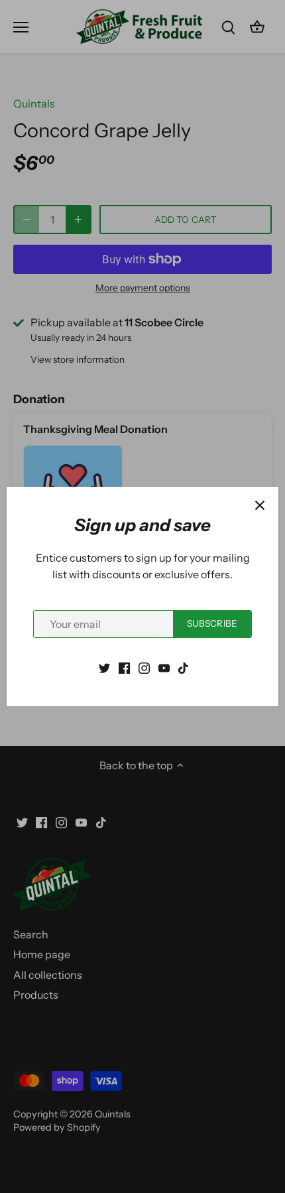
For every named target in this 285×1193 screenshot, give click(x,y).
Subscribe (212, 623)
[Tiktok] (183, 666)
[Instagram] (144, 666)
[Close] (259, 505)
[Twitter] (104, 666)
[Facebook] (124, 666)
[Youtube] (164, 666)
